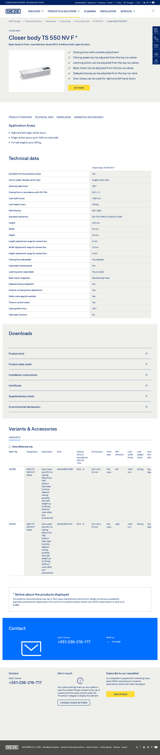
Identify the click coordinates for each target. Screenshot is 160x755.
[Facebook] (150, 3)
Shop (119, 3)
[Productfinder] (156, 30)
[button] (129, 3)
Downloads (64, 117)
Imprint (124, 747)
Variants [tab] (14, 437)
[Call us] (156, 38)
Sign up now (120, 694)
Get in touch (65, 673)
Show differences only (22, 446)
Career (110, 3)
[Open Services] (134, 11)
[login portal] (156, 61)
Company (101, 3)
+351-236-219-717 (74, 641)
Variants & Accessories (88, 117)
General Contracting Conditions (73, 747)
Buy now (79, 88)
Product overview (20, 117)
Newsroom (92, 3)
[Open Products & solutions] (79, 11)
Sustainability (80, 3)
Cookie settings (106, 747)
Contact (13, 673)
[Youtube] (153, 3)
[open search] (153, 11)
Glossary (116, 747)
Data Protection (92, 747)
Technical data (44, 117)
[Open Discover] (42, 11)
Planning (90, 11)
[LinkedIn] (145, 3)
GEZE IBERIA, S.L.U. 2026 (31, 747)
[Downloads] (156, 53)
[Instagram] (148, 3)
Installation (108, 11)
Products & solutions (62, 11)
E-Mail (16, 604)
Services (126, 11)
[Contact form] (156, 46)
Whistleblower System (50, 747)
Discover (34, 11)
